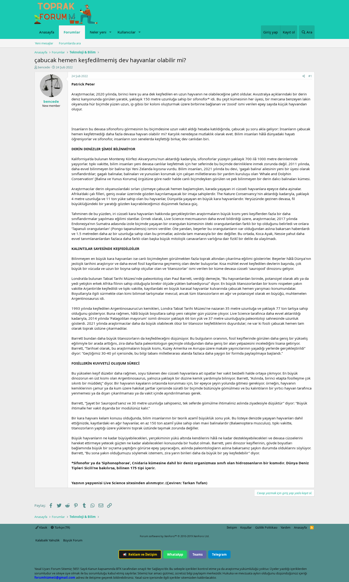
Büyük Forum (72, 540)
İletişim (232, 527)
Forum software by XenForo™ (174, 536)
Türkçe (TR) (62, 527)
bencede (44, 67)
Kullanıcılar (127, 32)
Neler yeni (98, 32)
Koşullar (246, 527)
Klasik (42, 527)
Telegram (219, 554)
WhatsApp (175, 554)
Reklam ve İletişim (140, 554)
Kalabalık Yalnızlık (47, 540)
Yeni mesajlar (44, 43)
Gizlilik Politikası (266, 527)
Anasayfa (46, 32)
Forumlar (72, 32)
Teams (198, 554)
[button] (110, 32)
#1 (310, 76)
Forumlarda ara (70, 43)
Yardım (285, 527)
